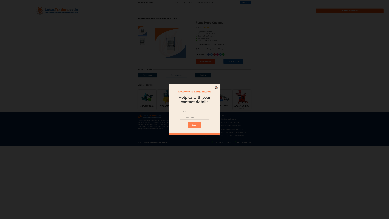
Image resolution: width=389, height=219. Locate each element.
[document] (194, 109)
